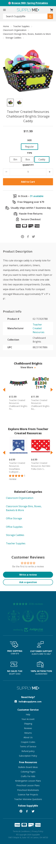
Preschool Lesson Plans (28, 785)
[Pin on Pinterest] (22, 236)
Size (29, 140)
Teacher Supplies (21, 26)
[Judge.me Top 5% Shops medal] (28, 616)
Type (29, 152)
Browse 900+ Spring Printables (30, 3)
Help (28, 714)
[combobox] (25, 16)
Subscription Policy (28, 755)
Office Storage (14, 518)
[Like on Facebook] (28, 236)
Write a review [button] (28, 574)
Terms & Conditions (21, 831)
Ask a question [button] (28, 582)
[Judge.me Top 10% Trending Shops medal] (42, 616)
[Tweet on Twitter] (33, 236)
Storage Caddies (13, 37)
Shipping (28, 723)
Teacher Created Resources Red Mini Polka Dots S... (40, 466)
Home (6, 26)
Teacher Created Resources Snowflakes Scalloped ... (17, 467)
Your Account (28, 719)
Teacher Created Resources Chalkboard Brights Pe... (18, 404)
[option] (10, 102)
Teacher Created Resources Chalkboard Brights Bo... (40, 404)
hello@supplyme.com (30, 701)
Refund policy (28, 751)
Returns (28, 732)
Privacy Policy (37, 831)
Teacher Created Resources (38, 328)
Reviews (28, 728)
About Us (28, 737)
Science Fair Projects (28, 794)
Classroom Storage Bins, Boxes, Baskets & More (27, 33)
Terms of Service (28, 746)
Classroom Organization (14, 30)
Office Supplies (14, 526)
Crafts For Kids (28, 776)
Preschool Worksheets (28, 790)
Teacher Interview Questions (28, 799)
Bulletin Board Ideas (28, 767)
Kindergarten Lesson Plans (28, 780)
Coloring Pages (28, 771)
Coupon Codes (28, 742)
